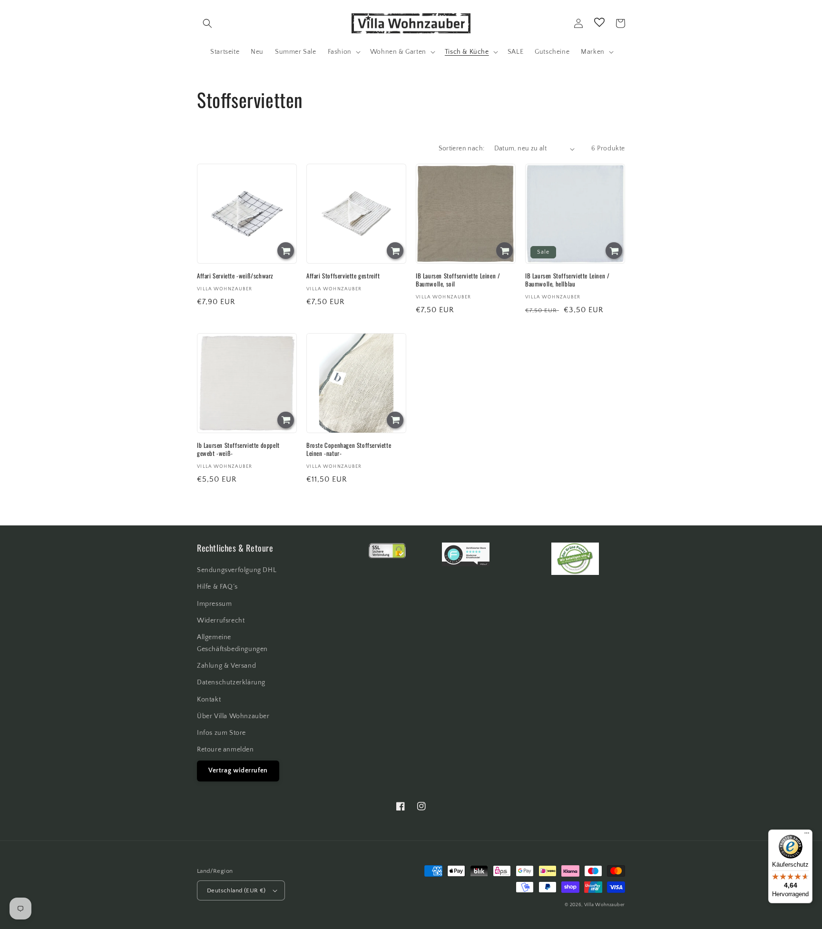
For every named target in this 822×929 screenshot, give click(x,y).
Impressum (214, 604)
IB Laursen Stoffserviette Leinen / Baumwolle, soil (458, 280)
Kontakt (209, 699)
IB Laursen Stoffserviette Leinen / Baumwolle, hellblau (567, 280)
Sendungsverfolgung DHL (236, 570)
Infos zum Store (221, 733)
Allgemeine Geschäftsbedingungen (232, 643)
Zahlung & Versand (226, 666)
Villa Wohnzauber (604, 905)
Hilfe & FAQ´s (217, 587)
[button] (207, 23)
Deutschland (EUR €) (236, 890)
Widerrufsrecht (221, 620)
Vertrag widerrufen (238, 770)
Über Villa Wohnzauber (233, 716)
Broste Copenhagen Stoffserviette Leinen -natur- (348, 449)
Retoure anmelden (225, 749)
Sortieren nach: (462, 148)
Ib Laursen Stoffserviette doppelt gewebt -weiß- (238, 449)
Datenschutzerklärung (231, 682)
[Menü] (806, 835)
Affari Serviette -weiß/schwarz (235, 276)
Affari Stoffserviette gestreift (343, 276)
